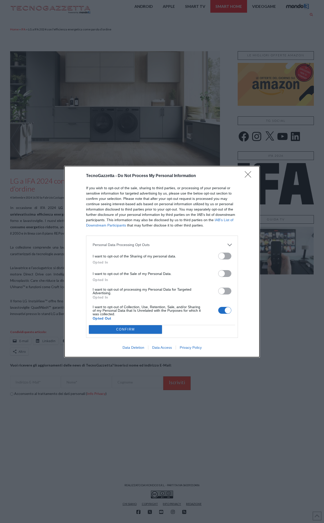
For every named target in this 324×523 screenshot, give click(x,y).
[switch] (224, 256)
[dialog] (162, 261)
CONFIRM (125, 329)
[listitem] (162, 245)
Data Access (162, 347)
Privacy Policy (191, 347)
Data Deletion (133, 347)
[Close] (249, 176)
